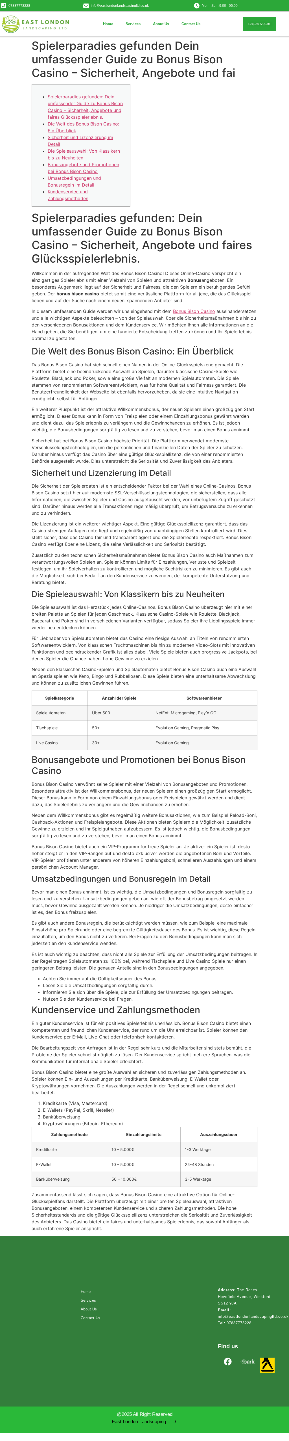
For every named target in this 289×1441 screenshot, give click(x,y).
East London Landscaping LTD (144, 1421)
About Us (161, 24)
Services (133, 24)
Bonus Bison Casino (194, 311)
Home (108, 24)
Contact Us (190, 24)
